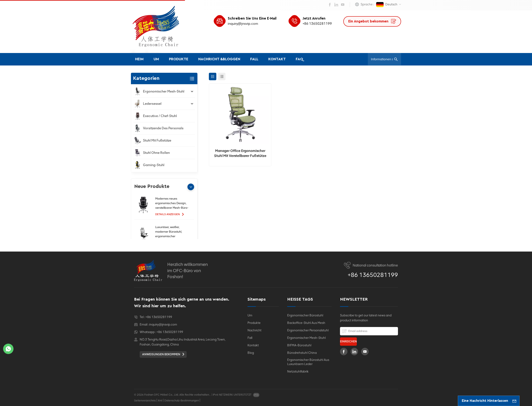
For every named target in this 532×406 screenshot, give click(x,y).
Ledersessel (152, 104)
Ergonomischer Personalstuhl (308, 330)
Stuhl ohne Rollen (156, 153)
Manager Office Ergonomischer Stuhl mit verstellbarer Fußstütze (240, 153)
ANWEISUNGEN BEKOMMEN (161, 354)
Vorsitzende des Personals (163, 128)
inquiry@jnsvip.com (243, 24)
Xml (160, 400)
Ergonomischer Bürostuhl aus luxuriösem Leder (308, 362)
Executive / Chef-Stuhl (160, 116)
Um (156, 59)
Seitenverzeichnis (145, 400)
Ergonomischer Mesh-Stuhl (163, 91)
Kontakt (277, 59)
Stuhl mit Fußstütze (157, 140)
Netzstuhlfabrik (298, 371)
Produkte (178, 59)
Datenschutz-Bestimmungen (181, 400)
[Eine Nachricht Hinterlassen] (514, 401)
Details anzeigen (167, 214)
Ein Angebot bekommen (368, 21)
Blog (251, 353)
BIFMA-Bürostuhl (299, 345)
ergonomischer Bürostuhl (305, 315)
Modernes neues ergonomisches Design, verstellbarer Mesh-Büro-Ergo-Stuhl (171, 203)
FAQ (299, 59)
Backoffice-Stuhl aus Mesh (306, 323)
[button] (190, 187)
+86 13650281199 (317, 24)
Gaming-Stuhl (153, 165)
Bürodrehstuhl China (302, 353)
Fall (254, 59)
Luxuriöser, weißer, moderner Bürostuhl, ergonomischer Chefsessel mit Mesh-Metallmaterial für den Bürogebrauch (169, 232)
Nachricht (254, 330)
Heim (139, 59)
